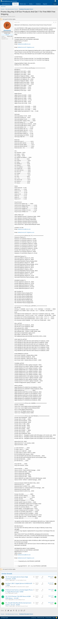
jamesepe (7, 586)
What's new (23, 4)
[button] (11, 4)
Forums (15, 4)
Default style (5, 617)
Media (30, 4)
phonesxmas (5, 16)
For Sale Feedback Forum (21, 580)
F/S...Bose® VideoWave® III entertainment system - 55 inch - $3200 (18, 604)
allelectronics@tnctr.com (24, 44)
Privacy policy (48, 617)
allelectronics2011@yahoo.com (26, 47)
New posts (3, 6)
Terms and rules (40, 617)
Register (45, 4)
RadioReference (6, 4)
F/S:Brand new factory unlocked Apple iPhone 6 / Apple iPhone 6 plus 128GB (19, 591)
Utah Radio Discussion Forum (21, 606)
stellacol (7, 580)
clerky (6, 593)
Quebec (15, 593)
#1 (55, 22)
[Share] (54, 22)
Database (38, 4)
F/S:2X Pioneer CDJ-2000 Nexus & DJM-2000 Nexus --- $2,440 (18, 597)
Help (54, 617)
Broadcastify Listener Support (22, 586)
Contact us (33, 617)
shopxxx (7, 606)
